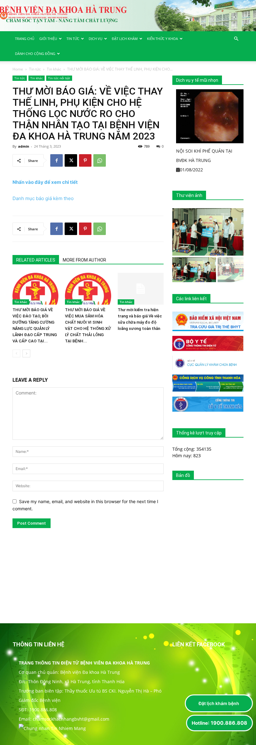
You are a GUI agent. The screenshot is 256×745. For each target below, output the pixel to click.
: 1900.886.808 (219, 723)
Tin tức (72, 38)
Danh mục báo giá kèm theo (43, 198)
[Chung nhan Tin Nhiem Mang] (52, 728)
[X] (71, 160)
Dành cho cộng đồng (35, 53)
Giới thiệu (48, 38)
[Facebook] (56, 160)
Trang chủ (24, 38)
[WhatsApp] (99, 160)
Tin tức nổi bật (59, 78)
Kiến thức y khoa (162, 38)
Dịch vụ (95, 38)
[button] (236, 39)
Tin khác (54, 69)
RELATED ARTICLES (35, 259)
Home (17, 69)
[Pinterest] (85, 160)
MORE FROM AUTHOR (84, 259)
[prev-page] (16, 353)
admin (23, 146)
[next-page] (26, 353)
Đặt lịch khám (125, 38)
